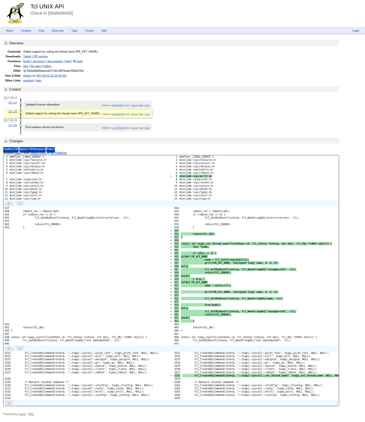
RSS (31, 414)
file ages (36, 66)
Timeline (26, 30)
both (68, 61)
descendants (55, 61)
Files (42, 30)
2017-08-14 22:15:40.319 (51, 75)
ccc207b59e (118, 128)
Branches (58, 30)
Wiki (104, 30)
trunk (79, 61)
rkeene (27, 75)
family (27, 61)
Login (356, 30)
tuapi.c (18, 153)
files (25, 66)
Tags (74, 30)
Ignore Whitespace (32, 149)
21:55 (12, 125)
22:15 (12, 111)
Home (9, 30)
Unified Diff (10, 149)
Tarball (27, 56)
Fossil (22, 414)
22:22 (12, 102)
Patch (51, 149)
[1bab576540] (38, 153)
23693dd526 (118, 105)
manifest (28, 80)
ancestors (39, 61)
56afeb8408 (118, 114)
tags (38, 80)
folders (47, 66)
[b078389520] (58, 153)
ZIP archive (41, 56)
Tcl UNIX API (47, 6)
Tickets (89, 30)
